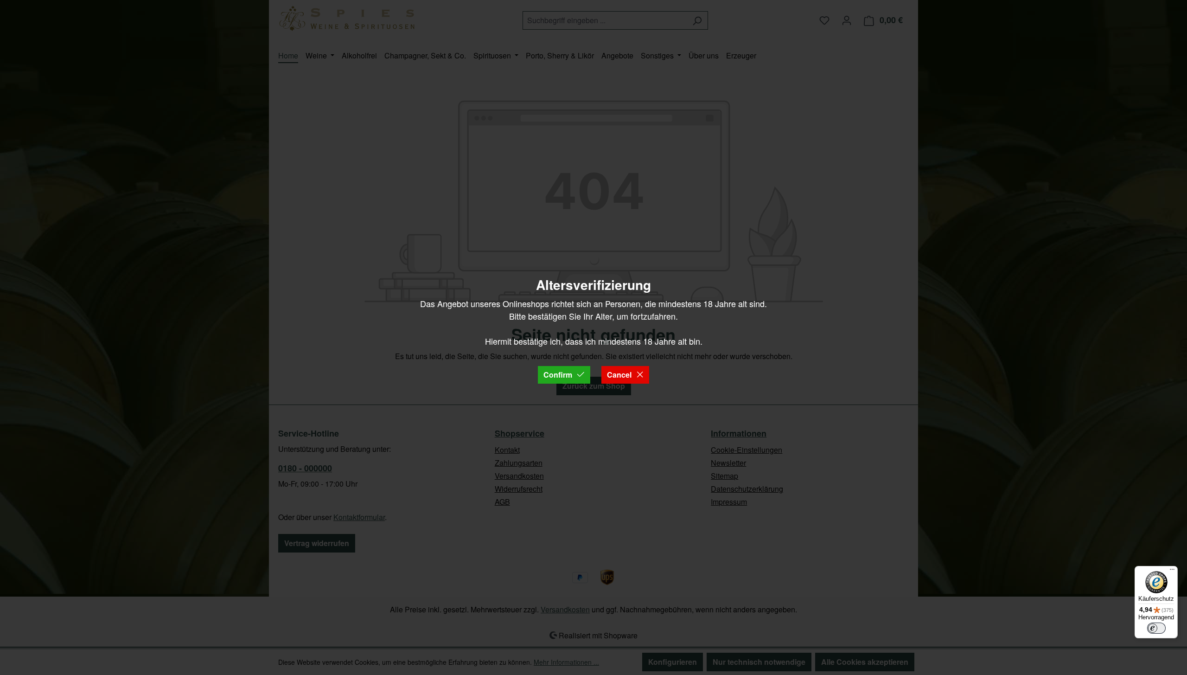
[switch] (1156, 628)
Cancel (619, 374)
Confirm (557, 374)
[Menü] (1172, 571)
